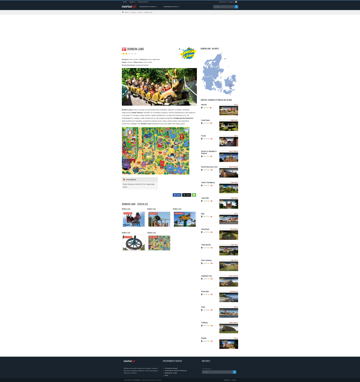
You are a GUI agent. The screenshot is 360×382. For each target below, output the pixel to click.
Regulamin (132, 2)
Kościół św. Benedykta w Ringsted (209, 152)
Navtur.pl (137, 380)
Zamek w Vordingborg (208, 182)
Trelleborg (204, 322)
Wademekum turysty (172, 7)
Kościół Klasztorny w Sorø (209, 167)
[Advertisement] (180, 29)
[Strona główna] (129, 7)
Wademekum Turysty (171, 373)
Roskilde (203, 338)
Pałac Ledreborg (206, 260)
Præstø (203, 135)
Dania (158, 59)
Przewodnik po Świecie (149, 7)
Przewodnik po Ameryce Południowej (176, 370)
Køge (202, 213)
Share (178, 195)
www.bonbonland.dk (142, 65)
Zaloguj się (231, 2)
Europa (149, 59)
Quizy (166, 375)
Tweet (188, 195)
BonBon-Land (126, 209)
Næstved (204, 104)
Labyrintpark (205, 229)
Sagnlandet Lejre (206, 276)
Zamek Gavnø (205, 120)
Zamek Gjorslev (206, 244)
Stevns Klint (205, 291)
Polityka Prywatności (143, 2)
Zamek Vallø (205, 198)
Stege (203, 307)
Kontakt (125, 2)
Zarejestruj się (223, 2)
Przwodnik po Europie (171, 368)
